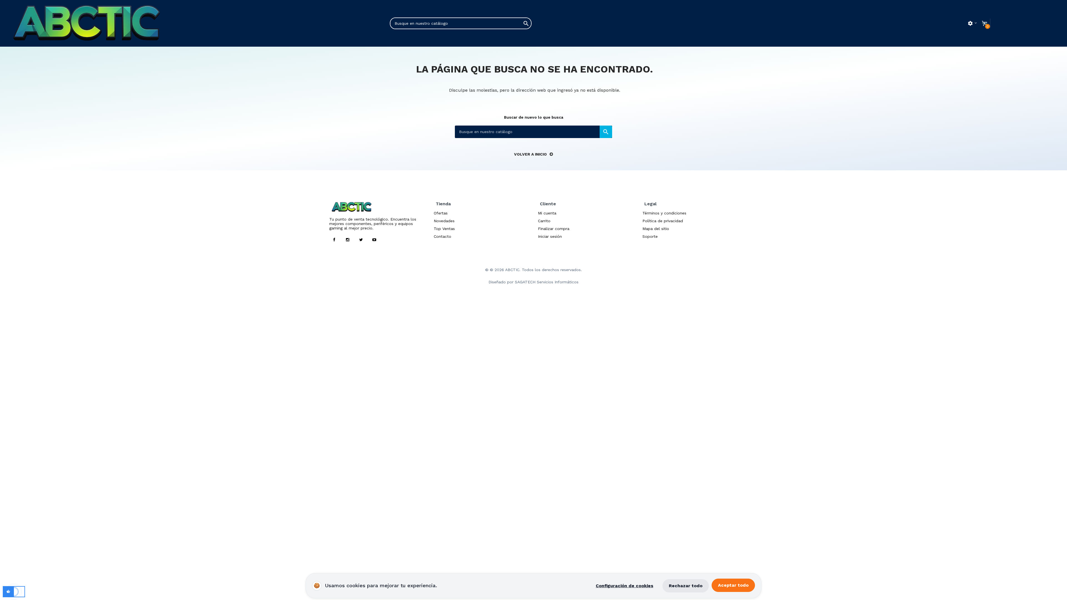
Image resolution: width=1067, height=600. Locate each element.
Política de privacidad (662, 221)
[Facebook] (334, 240)
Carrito (544, 221)
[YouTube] (374, 240)
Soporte (650, 236)
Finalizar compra (553, 228)
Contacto (442, 236)
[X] (361, 240)
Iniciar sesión (550, 236)
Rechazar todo (685, 585)
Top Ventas (444, 228)
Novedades (444, 221)
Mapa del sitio (655, 228)
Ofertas (441, 213)
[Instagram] (348, 240)
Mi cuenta (547, 213)
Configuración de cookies (624, 585)
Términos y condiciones (664, 213)
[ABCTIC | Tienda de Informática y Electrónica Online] (107, 23)
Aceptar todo (733, 585)
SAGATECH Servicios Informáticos (547, 282)
